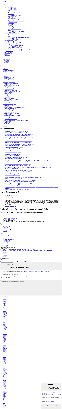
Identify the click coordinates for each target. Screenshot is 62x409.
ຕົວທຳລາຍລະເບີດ (11, 30)
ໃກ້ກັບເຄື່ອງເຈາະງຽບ (12, 16)
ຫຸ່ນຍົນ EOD (10, 26)
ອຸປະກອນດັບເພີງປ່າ (9, 51)
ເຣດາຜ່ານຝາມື (8, 198)
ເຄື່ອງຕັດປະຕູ (10, 17)
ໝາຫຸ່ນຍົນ (7, 55)
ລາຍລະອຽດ (13, 206)
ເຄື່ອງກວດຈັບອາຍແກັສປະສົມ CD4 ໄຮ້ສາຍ (13, 148)
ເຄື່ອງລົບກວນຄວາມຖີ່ (12, 18)
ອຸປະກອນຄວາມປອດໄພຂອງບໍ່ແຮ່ (11, 33)
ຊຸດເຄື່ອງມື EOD (11, 25)
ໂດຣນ (6, 54)
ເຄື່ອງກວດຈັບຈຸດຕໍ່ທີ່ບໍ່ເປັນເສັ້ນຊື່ (14, 12)
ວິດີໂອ (4, 58)
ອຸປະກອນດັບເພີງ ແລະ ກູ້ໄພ (10, 7)
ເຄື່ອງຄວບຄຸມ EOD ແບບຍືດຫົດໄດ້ (14, 15)
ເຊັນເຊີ (9, 36)
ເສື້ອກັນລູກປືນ (10, 24)
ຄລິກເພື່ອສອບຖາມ (4, 248)
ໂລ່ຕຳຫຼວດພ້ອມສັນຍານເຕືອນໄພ (14, 29)
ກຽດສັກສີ (7, 61)
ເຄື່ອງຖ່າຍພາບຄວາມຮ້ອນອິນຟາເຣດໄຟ (15, 45)
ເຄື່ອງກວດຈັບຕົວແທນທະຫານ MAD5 (12, 155)
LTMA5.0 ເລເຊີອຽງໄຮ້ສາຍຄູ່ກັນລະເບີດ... (13, 168)
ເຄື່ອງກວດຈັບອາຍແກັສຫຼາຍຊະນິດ (14, 39)
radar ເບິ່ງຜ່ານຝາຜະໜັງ (12, 22)
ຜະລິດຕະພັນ (5, 4)
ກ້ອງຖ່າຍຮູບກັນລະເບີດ (27, 250)
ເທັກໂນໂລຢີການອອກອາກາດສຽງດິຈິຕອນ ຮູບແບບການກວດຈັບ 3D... (18, 184)
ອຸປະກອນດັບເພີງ (11, 10)
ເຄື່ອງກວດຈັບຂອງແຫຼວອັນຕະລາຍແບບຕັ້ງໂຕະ (17, 31)
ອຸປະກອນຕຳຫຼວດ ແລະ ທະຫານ (11, 11)
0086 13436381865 (11, 219)
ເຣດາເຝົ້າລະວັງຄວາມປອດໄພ (13, 19)
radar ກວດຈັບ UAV (11, 32)
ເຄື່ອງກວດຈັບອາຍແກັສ (12, 34)
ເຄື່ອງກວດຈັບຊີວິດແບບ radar (13, 41)
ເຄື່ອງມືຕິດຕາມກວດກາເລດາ (13, 48)
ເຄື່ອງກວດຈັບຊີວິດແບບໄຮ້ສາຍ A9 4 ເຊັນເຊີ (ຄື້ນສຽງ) (16, 132)
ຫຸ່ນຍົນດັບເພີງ (8, 6)
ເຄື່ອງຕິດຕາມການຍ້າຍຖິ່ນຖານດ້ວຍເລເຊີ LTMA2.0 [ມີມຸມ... (17, 158)
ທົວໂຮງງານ (7, 60)
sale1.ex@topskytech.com (12, 218)
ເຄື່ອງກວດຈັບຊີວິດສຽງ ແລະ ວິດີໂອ (14, 42)
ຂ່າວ (4, 56)
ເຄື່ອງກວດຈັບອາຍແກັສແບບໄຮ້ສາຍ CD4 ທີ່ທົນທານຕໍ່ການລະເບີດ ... (18, 145)
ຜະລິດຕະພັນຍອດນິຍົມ (26, 249)
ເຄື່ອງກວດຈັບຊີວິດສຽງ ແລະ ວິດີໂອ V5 (12, 175)
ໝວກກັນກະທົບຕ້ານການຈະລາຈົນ (39, 250)
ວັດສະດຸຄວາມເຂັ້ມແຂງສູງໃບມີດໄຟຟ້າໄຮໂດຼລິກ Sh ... (15, 178)
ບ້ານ (4, 3)
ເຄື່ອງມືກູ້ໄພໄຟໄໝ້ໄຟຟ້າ (12, 9)
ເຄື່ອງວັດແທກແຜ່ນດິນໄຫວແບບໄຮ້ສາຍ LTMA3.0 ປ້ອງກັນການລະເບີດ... (19, 161)
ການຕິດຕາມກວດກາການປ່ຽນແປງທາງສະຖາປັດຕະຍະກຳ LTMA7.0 (18, 171)
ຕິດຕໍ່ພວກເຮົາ (5, 62)
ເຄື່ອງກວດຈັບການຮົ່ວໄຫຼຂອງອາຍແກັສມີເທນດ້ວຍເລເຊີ (18, 37)
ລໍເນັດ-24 (12, 250)
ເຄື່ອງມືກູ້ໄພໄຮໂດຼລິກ (12, 8)
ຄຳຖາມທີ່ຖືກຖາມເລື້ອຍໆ (8, 229)
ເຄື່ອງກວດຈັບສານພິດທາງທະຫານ (14, 46)
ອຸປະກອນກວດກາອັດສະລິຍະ (11, 40)
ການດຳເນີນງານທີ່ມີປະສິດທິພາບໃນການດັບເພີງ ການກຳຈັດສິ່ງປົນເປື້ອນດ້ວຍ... (20, 181)
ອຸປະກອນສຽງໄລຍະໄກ (12, 27)
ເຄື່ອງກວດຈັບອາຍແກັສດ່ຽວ (13, 38)
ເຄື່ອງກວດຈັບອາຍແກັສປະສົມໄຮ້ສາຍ (15, 47)
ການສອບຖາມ (8, 206)
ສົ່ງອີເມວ (2, 259)
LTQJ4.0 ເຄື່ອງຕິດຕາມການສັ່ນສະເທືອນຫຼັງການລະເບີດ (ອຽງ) (17, 165)
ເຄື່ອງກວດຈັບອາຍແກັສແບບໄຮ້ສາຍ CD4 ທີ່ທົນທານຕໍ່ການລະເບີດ (18, 142)
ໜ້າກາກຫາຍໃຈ (50, 250)
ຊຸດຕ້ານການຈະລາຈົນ (18, 250)
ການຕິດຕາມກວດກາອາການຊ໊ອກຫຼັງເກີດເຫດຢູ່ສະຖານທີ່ (19, 49)
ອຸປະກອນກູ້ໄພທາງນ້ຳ (9, 52)
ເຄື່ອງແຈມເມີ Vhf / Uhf (5, 250)
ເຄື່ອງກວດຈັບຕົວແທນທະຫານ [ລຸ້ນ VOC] (13, 152)
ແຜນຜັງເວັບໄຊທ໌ (35, 249)
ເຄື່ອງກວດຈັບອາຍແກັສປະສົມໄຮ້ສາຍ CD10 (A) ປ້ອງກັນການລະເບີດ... (19, 135)
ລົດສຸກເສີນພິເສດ (8, 53)
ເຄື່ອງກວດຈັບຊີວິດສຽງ (12, 44)
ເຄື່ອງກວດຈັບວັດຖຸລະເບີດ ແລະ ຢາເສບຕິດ (16, 21)
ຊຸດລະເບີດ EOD (11, 14)
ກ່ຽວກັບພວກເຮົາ (6, 59)
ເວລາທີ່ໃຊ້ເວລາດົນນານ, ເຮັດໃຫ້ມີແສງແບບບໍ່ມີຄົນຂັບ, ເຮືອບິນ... (17, 189)
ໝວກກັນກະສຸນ (11, 23)
